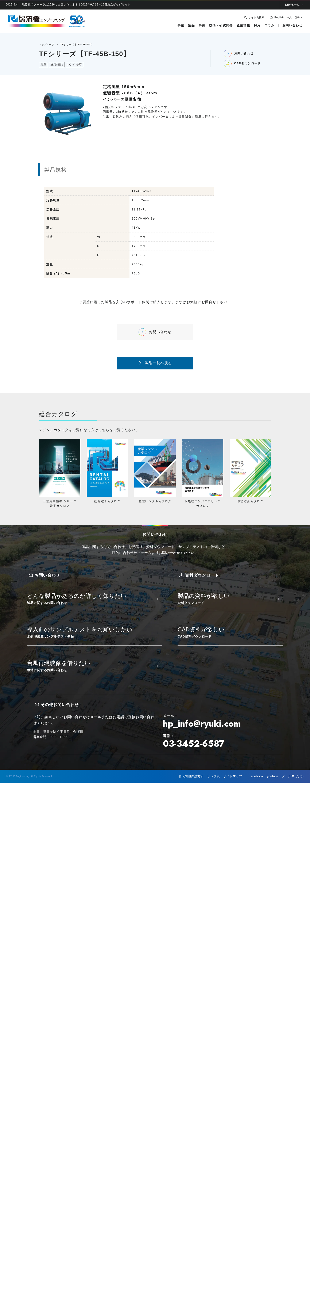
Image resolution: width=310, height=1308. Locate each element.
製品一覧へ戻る (158, 363)
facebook (256, 776)
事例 (202, 25)
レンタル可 (74, 64)
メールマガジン (293, 776)
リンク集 (213, 776)
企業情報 (243, 25)
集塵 (43, 64)
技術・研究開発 (221, 25)
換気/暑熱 (56, 64)
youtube (273, 776)
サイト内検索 (256, 17)
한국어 (298, 17)
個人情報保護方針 (191, 776)
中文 (289, 17)
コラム (269, 25)
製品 (191, 25)
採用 (257, 25)
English (279, 17)
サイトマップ (232, 776)
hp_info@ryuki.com (202, 723)
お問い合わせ (292, 25)
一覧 (292, 4)
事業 (181, 25)
